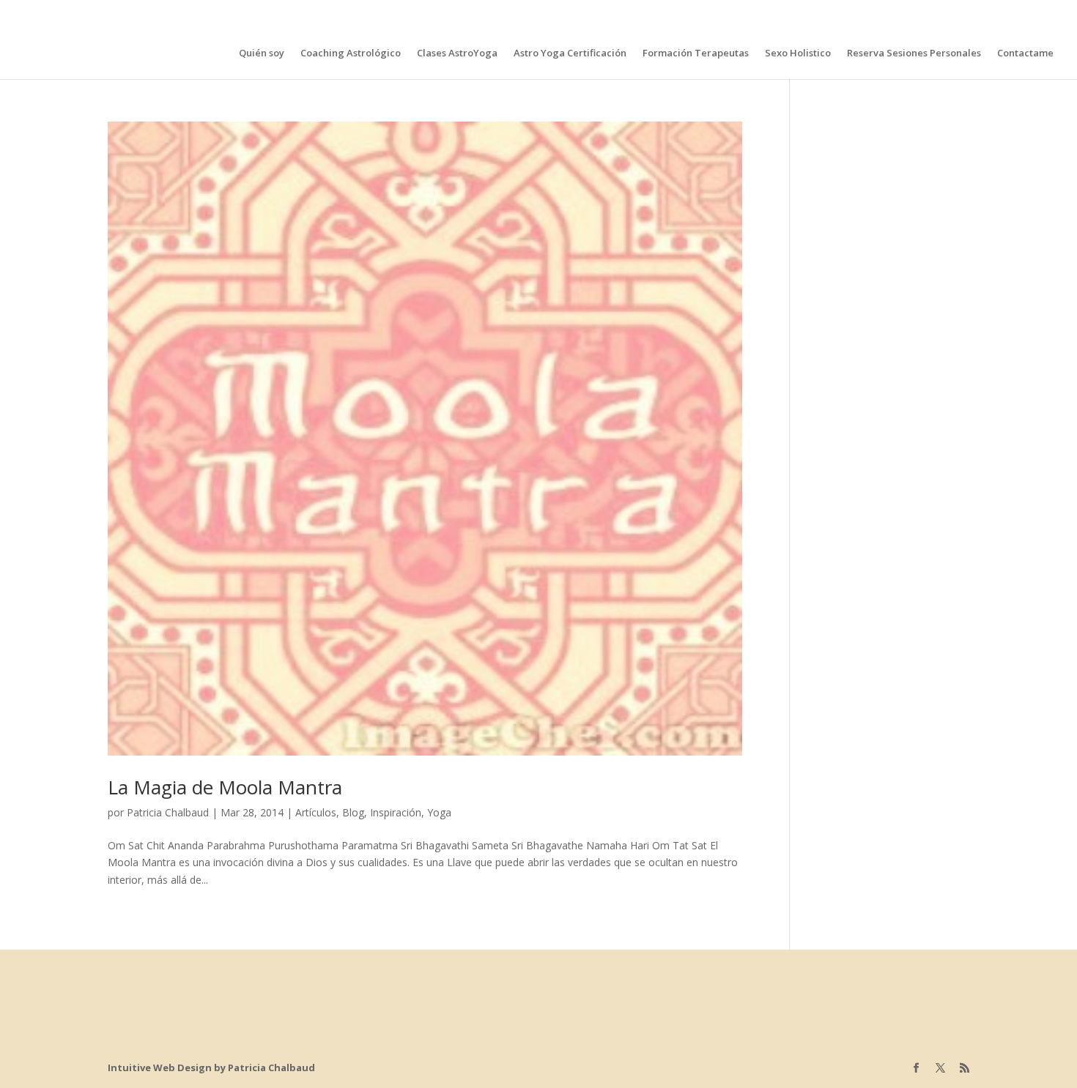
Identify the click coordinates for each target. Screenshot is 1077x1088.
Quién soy (261, 53)
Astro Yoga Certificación (570, 53)
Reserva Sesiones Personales (914, 53)
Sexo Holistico (798, 53)
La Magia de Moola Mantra (225, 787)
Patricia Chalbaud (168, 812)
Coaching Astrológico (350, 53)
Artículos (315, 812)
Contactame (1025, 53)
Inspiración (395, 812)
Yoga (439, 812)
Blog (353, 812)
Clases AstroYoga (457, 53)
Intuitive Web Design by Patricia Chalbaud (211, 1067)
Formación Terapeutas (696, 53)
